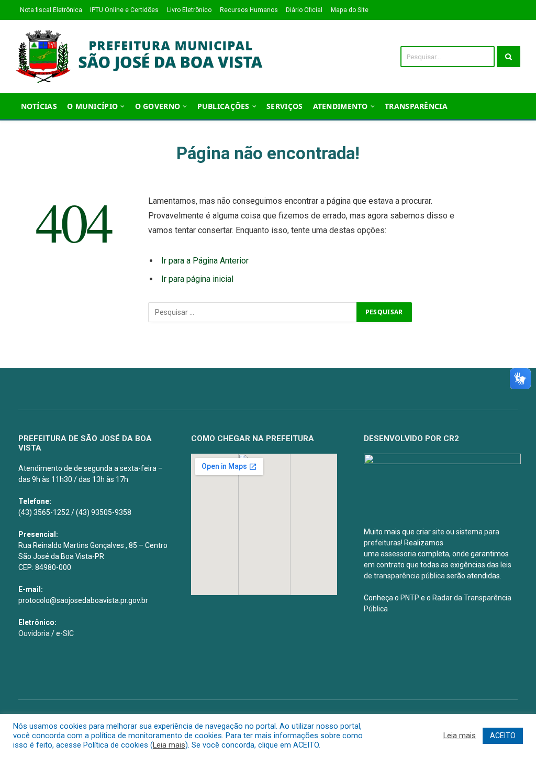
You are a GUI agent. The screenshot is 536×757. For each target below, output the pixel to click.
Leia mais (169, 745)
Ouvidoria (34, 633)
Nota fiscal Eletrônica (51, 10)
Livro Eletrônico (189, 10)
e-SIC (65, 633)
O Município (92, 106)
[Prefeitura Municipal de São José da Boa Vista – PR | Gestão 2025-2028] (143, 56)
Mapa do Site (349, 10)
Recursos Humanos (249, 10)
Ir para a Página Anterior (205, 261)
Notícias (39, 106)
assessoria (398, 554)
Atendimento (340, 106)
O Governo (158, 106)
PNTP (409, 598)
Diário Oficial (304, 10)
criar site (430, 532)
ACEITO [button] (503, 735)
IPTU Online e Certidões (124, 10)
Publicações (223, 106)
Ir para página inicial (197, 279)
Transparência (416, 106)
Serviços (284, 106)
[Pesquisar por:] (253, 312)
